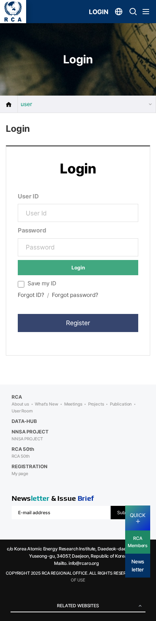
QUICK (137, 515)
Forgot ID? (31, 294)
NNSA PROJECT (27, 438)
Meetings (73, 404)
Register (78, 323)
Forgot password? (75, 294)
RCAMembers (138, 542)
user (26, 104)
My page (20, 473)
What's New (46, 404)
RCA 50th (21, 456)
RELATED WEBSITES (78, 605)
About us (20, 404)
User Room (22, 411)
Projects (96, 404)
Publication (121, 404)
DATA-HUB (24, 421)
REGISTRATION (29, 466)
